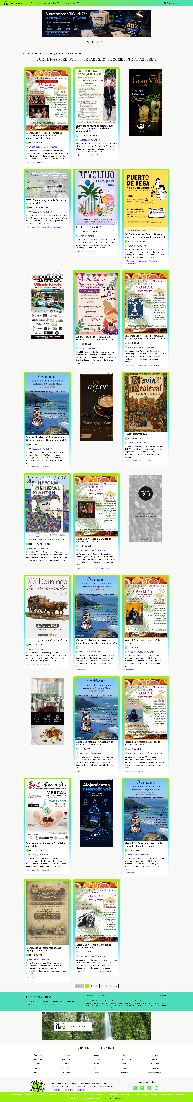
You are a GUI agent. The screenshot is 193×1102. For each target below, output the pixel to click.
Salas (126, 1055)
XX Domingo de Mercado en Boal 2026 (46, 640)
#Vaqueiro (55, 227)
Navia (81, 236)
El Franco (67, 1068)
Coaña (67, 1055)
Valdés (32, 855)
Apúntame (163, 995)
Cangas (38, 1068)
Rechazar (107, 1098)
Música (150, 753)
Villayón (155, 1068)
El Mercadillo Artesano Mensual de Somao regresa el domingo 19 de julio (145, 337)
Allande (38, 1055)
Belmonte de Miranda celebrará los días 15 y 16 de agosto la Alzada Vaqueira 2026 (94, 128)
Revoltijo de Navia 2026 (88, 227)
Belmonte (82, 140)
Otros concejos (37, 147)
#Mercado (31, 162)
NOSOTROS (57, 1090)
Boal (31, 649)
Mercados (52, 147)
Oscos (81, 348)
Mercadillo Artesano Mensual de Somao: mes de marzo (93, 946)
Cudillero (34, 212)
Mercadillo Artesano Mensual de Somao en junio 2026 (93, 540)
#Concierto (42, 162)
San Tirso (126, 1059)
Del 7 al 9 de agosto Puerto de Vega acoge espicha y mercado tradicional (145, 235)
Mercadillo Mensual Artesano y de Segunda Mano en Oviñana (94, 743)
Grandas (67, 1072)
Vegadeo (33, 548)
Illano (96, 1059)
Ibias (96, 1055)
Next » (113, 986)
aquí (96, 1098)
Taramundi (126, 1072)
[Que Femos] (13, 3)
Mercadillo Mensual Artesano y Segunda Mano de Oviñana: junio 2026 (96, 641)
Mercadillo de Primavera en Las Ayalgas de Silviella (43, 949)
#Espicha (153, 261)
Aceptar (119, 1098)
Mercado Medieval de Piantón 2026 (45, 539)
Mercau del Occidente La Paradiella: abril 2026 (45, 844)
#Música (139, 771)
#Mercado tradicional (87, 155)
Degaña (67, 1064)
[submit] (86, 3)
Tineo (155, 1055)
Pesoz (96, 1072)
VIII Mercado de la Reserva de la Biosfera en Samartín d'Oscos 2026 (94, 338)
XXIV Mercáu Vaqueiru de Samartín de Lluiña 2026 (46, 201)
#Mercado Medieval (135, 460)
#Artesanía (91, 971)
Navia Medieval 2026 (136, 433)
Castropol (38, 1072)
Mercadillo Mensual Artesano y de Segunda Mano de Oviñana (143, 844)
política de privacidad (103, 1008)
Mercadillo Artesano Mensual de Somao (142, 641)
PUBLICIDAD (82, 1090)
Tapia (126, 1068)
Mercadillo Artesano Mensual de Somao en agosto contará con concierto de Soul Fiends (44, 135)
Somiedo (126, 1064)
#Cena (148, 460)
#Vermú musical (106, 971)
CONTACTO (69, 1090)
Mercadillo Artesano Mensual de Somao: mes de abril (142, 743)
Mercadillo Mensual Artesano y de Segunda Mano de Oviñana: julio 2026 (46, 438)
